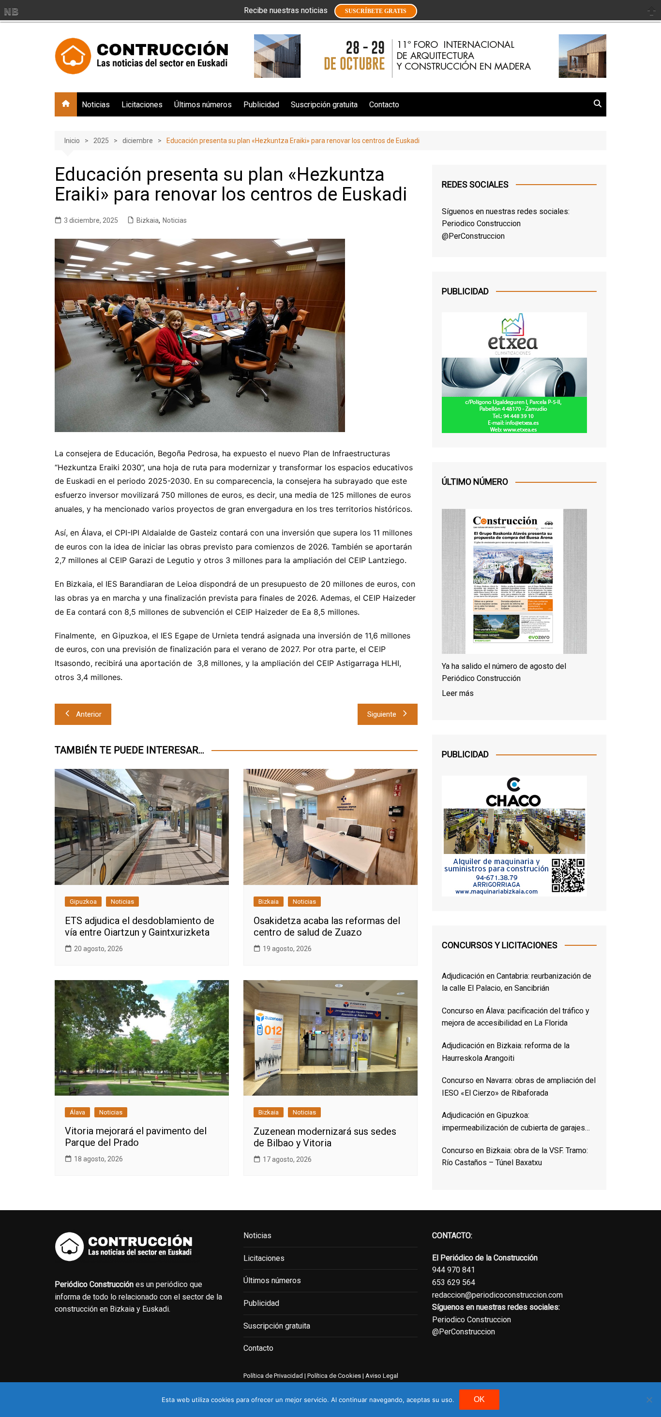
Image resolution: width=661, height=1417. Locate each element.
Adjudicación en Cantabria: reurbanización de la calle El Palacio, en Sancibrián (516, 982)
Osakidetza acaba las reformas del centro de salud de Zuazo (327, 926)
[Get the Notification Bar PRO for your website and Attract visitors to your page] (11, 11)
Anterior (89, 714)
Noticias (96, 104)
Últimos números (203, 104)
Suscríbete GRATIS (375, 11)
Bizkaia (147, 220)
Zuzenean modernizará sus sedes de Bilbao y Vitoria (325, 1137)
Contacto (384, 104)
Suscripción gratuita (324, 104)
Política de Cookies (333, 1375)
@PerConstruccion (473, 236)
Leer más (458, 693)
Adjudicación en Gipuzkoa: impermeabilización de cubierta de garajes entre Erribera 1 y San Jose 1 (513, 1122)
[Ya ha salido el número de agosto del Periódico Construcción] (514, 583)
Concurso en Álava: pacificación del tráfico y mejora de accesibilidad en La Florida (515, 1017)
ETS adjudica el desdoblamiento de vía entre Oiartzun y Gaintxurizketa (139, 926)
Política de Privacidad (273, 1375)
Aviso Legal (381, 1375)
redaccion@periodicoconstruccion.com (497, 1295)
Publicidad (261, 104)
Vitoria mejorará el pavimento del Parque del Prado (136, 1136)
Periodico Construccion (481, 223)
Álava (77, 1112)
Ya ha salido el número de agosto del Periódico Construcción (504, 672)
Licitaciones (142, 104)
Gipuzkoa (83, 901)
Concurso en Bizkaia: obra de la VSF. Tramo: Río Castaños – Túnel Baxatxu (515, 1157)
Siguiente (381, 714)
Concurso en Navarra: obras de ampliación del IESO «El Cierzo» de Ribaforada (519, 1087)
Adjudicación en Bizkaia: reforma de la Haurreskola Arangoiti (506, 1052)
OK (479, 1399)
